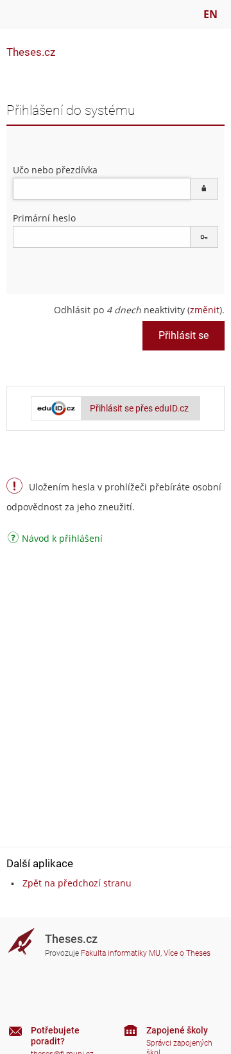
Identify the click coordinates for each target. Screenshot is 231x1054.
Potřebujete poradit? (55, 1035)
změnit (204, 310)
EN (210, 14)
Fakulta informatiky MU (120, 953)
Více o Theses (187, 953)
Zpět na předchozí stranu (77, 883)
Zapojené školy (177, 1030)
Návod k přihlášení (62, 539)
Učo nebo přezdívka (55, 170)
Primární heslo (44, 218)
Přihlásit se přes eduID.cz (139, 408)
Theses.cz (30, 52)
